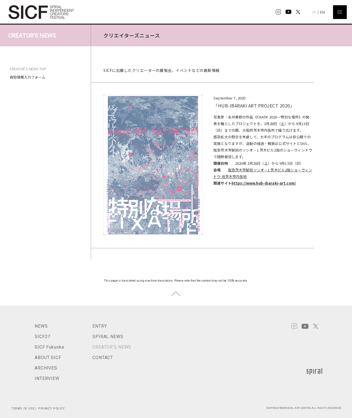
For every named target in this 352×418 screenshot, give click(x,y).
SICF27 (42, 336)
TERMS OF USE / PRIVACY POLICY (38, 408)
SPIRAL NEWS (107, 336)
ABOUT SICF (48, 357)
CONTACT (102, 357)
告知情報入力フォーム (27, 77)
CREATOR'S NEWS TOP (28, 68)
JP (314, 12)
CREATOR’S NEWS (111, 347)
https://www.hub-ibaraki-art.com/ (264, 183)
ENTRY (99, 326)
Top (176, 293)
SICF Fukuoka (49, 347)
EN (322, 12)
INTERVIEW (47, 378)
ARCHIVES (46, 368)
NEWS (41, 326)
